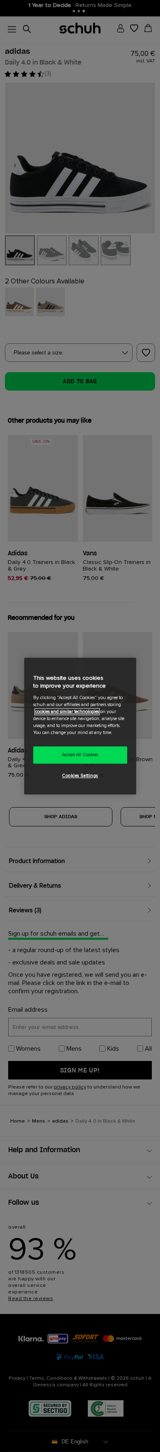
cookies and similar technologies (67, 711)
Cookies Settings (80, 775)
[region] (80, 726)
